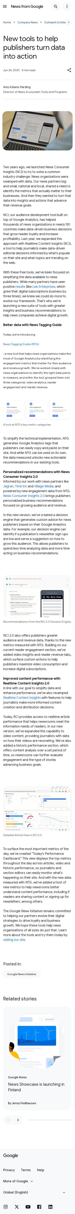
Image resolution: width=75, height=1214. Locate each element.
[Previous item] (8, 1120)
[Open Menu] (5, 6)
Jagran (8, 486)
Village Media (43, 486)
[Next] (68, 22)
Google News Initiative (21, 974)
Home (7, 22)
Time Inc (21, 486)
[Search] (56, 6)
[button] (69, 70)
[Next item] (18, 1120)
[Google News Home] (27, 6)
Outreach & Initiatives (58, 22)
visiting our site (14, 940)
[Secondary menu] (67, 6)
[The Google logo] (10, 1155)
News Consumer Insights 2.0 (24, 496)
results (20, 287)
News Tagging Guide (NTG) (21, 344)
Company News (27, 22)
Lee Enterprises (43, 287)
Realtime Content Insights (22, 698)
